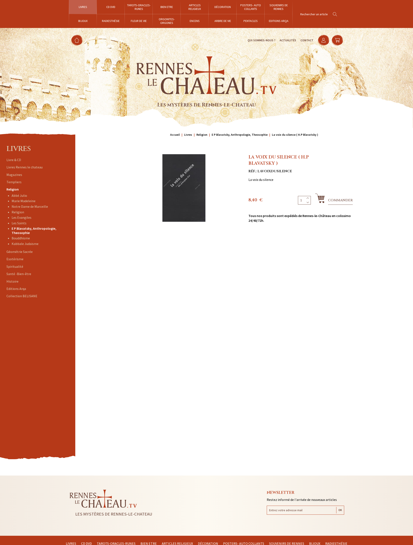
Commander (340, 200)
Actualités (288, 40)
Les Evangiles (21, 217)
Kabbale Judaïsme (25, 244)
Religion (12, 189)
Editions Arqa (16, 288)
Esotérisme (14, 259)
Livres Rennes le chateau (24, 167)
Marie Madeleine (23, 201)
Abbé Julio (19, 195)
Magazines (14, 174)
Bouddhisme (21, 238)
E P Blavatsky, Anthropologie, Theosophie (34, 230)
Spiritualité (14, 266)
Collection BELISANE (21, 296)
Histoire (12, 281)
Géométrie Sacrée (19, 251)
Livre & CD (13, 160)
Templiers (14, 182)
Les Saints (19, 223)
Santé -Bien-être (18, 274)
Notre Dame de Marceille (30, 206)
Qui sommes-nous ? (261, 40)
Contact (307, 40)
